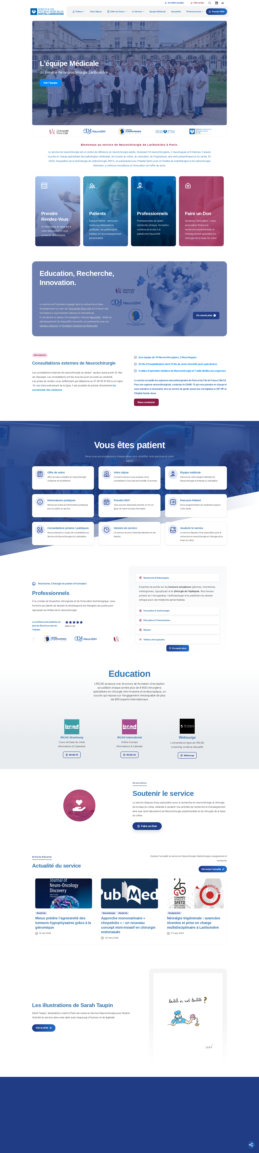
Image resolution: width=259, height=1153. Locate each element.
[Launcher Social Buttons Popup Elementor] (251, 1145)
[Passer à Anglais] (222, 3)
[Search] (209, 3)
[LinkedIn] (216, 3)
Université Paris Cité (80, 308)
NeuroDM (95, 317)
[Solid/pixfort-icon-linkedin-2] (193, 1140)
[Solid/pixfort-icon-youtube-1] (199, 1140)
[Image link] (151, 1087)
